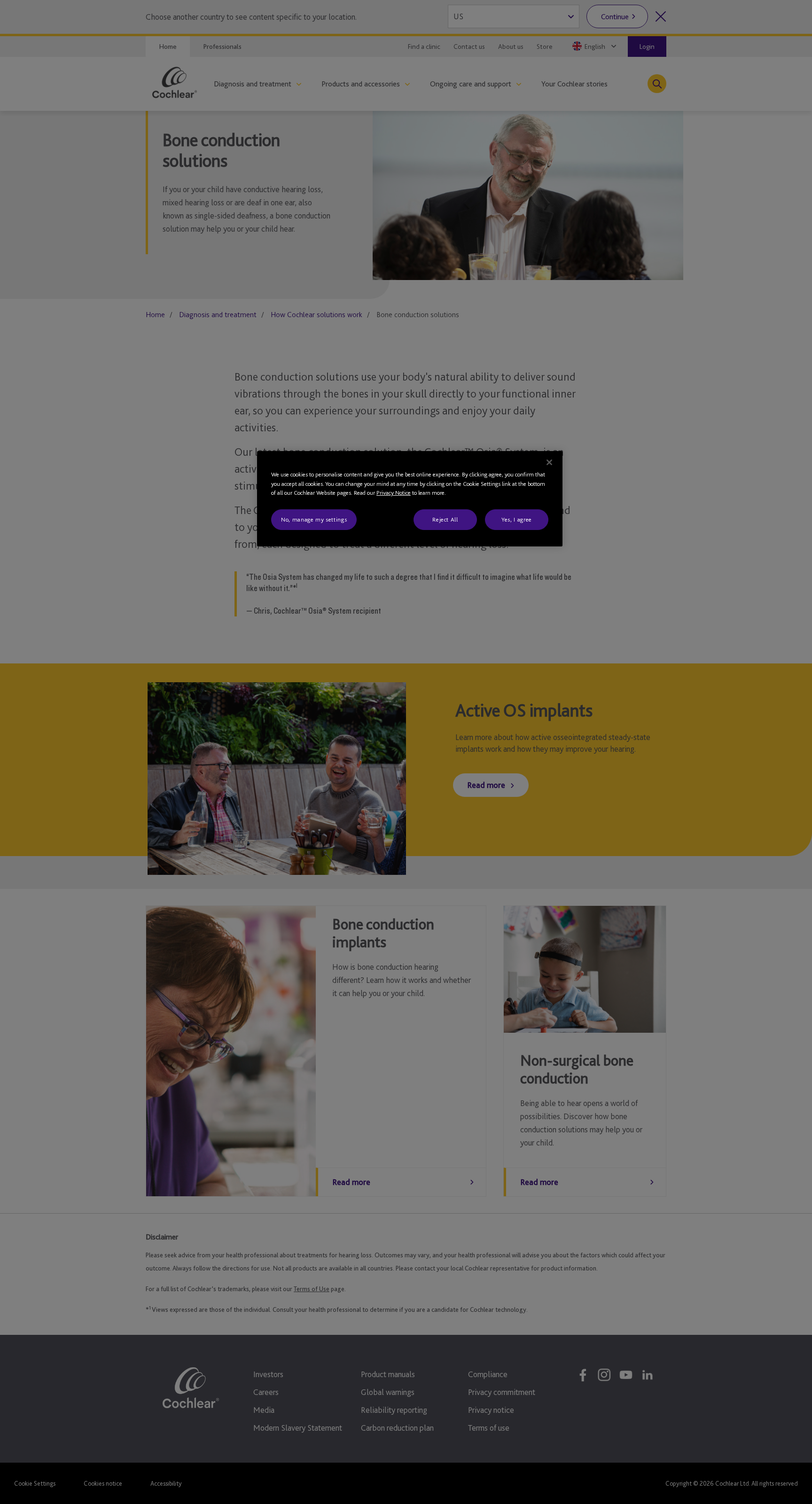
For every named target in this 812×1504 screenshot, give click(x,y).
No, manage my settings (314, 519)
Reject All (445, 519)
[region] (409, 498)
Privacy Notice (393, 492)
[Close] (549, 462)
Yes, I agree (516, 519)
